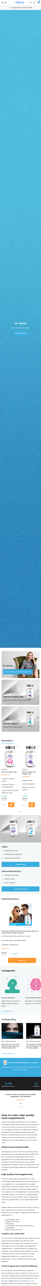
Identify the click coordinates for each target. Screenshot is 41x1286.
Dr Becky (4, 769)
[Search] (5, 3)
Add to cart (22, 960)
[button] (19, 811)
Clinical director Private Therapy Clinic (18, 672)
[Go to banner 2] (20, 692)
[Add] (11, 804)
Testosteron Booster (20, 889)
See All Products (20, 333)
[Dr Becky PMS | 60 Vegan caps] (10, 756)
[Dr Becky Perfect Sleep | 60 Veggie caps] (30, 756)
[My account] (30, 2)
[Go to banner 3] (20, 719)
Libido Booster (20, 864)
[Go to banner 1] (20, 664)
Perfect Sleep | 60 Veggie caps (28, 773)
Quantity (5, 960)
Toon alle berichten (8, 1053)
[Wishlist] (34, 2)
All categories (6, 1011)
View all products (7, 743)
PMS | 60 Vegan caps (9, 772)
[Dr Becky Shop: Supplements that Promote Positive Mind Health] (20, 2)
